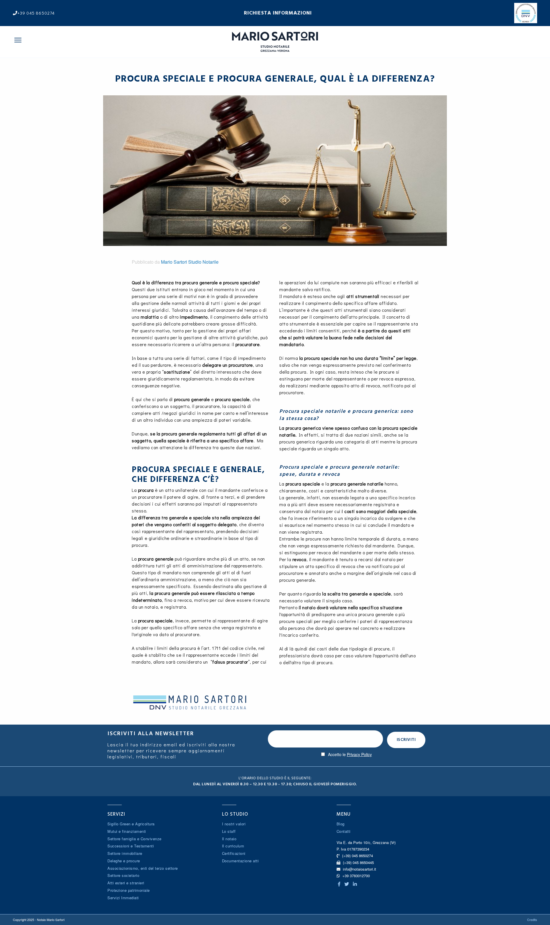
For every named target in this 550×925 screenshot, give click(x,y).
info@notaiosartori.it (359, 869)
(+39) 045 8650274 (357, 855)
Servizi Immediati (123, 897)
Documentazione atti (240, 860)
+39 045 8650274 (36, 13)
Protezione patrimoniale (128, 890)
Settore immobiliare (124, 853)
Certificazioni (233, 853)
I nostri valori (234, 824)
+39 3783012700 (355, 875)
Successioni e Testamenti (130, 846)
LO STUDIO (235, 814)
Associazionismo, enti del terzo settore (142, 868)
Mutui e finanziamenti (126, 831)
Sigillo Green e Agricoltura (131, 824)
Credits (532, 919)
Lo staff (229, 831)
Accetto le (350, 754)
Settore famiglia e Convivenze (134, 838)
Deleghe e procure (123, 860)
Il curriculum (233, 846)
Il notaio (229, 838)
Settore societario (123, 875)
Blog (341, 824)
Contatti (344, 831)
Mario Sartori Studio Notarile (190, 262)
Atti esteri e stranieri (125, 882)
